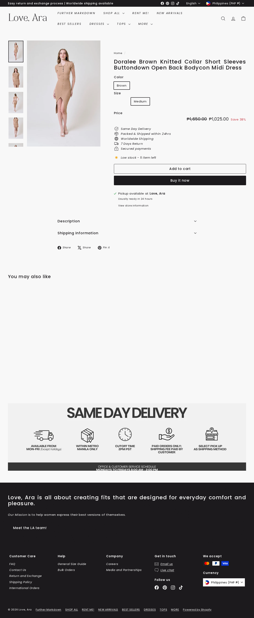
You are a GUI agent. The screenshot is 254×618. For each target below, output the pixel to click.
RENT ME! (140, 13)
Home (118, 53)
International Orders (24, 588)
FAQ (12, 564)
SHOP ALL (112, 13)
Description (69, 221)
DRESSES (97, 24)
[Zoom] (63, 93)
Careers (112, 564)
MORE (144, 24)
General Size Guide (72, 564)
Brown (122, 85)
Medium (140, 101)
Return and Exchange (25, 576)
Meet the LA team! (30, 527)
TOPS (122, 24)
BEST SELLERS (70, 24)
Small (123, 102)
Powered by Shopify (197, 609)
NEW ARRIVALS (170, 13)
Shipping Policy (20, 582)
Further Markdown (76, 13)
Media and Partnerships (124, 570)
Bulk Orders (66, 570)
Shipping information (78, 232)
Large (161, 102)
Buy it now (180, 180)
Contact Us (17, 570)
